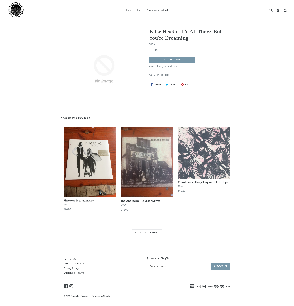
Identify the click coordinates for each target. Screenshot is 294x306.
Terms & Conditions (75, 263)
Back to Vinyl (149, 232)
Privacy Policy (71, 268)
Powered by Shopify (101, 296)
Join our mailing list (158, 258)
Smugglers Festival (157, 10)
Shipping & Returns (74, 272)
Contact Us (70, 259)
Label (129, 10)
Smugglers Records (79, 296)
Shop (140, 10)
